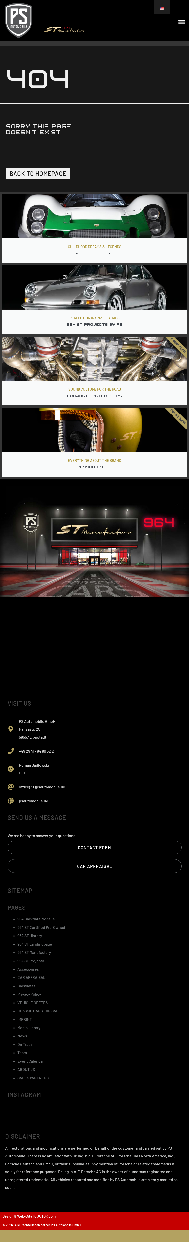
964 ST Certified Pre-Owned (41, 927)
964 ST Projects (30, 960)
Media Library (29, 1027)
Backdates (26, 985)
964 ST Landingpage (34, 944)
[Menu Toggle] (182, 22)
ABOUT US (26, 1069)
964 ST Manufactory (34, 952)
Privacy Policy (29, 994)
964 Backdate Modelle (36, 919)
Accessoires (28, 969)
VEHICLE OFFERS (32, 1002)
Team (22, 1052)
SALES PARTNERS (33, 1077)
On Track (24, 1044)
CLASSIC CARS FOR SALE (39, 1010)
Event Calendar (30, 1061)
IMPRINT (24, 1019)
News (22, 1036)
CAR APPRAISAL (31, 977)
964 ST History (29, 935)
